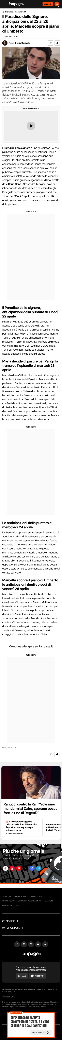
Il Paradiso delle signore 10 (15, 12)
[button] (57, 43)
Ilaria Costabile (23, 43)
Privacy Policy (36, 896)
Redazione (48, 901)
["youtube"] (18, 868)
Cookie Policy (8, 901)
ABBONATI (47, 4)
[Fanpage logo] (17, 4)
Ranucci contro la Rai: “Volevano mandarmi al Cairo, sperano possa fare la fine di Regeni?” (30, 808)
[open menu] (3, 4)
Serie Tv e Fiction (9, 748)
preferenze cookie (10, 905)
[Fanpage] (31, 954)
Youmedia (6, 896)
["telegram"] (38, 868)
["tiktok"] (5, 868)
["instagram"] (12, 868)
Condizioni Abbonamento (29, 901)
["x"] (25, 868)
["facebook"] (32, 868)
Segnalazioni (20, 896)
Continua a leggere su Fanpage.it (31, 646)
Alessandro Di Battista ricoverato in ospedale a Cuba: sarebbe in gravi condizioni (30, 1022)
